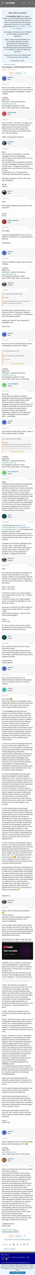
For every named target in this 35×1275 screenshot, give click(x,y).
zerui (9, 515)
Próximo (18, 73)
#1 (32, 84)
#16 (32, 674)
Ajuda (28, 1257)
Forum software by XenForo (15, 1262)
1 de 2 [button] (11, 73)
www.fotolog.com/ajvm (10, 1230)
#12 (32, 478)
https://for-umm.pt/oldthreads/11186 (16, 528)
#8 (32, 290)
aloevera (11, 283)
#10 (32, 391)
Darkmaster (12, 112)
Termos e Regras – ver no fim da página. (22, 27)
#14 (32, 565)
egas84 (5, 70)
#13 (32, 522)
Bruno (10, 191)
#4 (32, 149)
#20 (32, 1166)
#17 (32, 695)
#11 (32, 428)
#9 (32, 340)
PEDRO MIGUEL (13, 220)
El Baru (10, 688)
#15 (32, 643)
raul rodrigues (13, 384)
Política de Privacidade (18, 1257)
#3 (32, 119)
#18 (32, 907)
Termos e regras (6, 1257)
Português (6, 1254)
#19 (32, 1138)
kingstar (11, 142)
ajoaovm (11, 1159)
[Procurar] (33, 3)
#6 (32, 227)
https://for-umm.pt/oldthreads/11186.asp (14, 526)
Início (2, 1259)
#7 (32, 258)
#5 (32, 198)
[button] (2, 3)
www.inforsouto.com (9, 104)
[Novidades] (29, 3)
